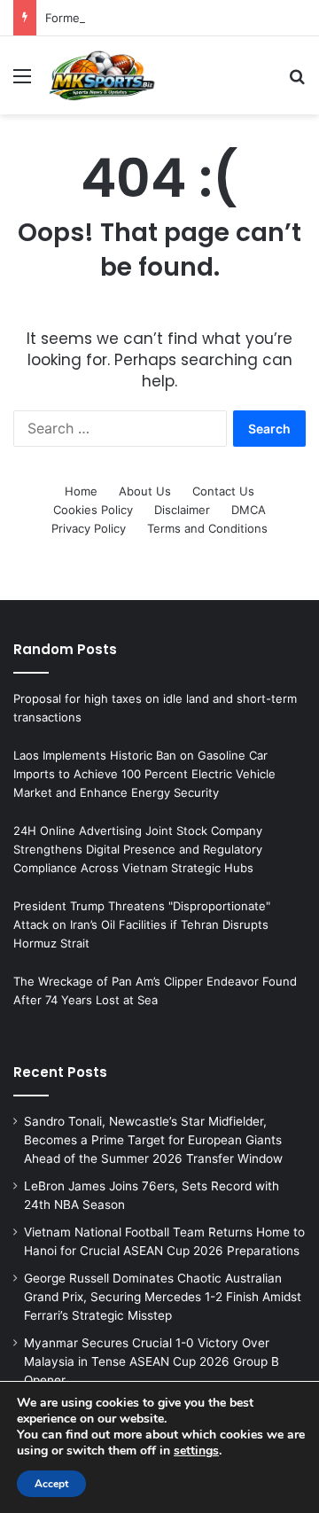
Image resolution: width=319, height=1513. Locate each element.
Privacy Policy (88, 528)
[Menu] (22, 82)
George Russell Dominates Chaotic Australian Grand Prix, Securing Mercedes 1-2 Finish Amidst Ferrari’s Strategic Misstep (162, 1296)
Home (81, 491)
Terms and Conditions (207, 528)
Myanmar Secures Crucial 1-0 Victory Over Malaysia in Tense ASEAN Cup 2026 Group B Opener (151, 1361)
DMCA (248, 510)
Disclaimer (182, 510)
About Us (145, 491)
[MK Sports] (101, 75)
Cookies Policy (93, 510)
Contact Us (223, 491)
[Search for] (297, 82)
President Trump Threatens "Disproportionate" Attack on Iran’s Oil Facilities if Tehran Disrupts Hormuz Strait (141, 924)
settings (196, 1451)
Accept (51, 1484)
